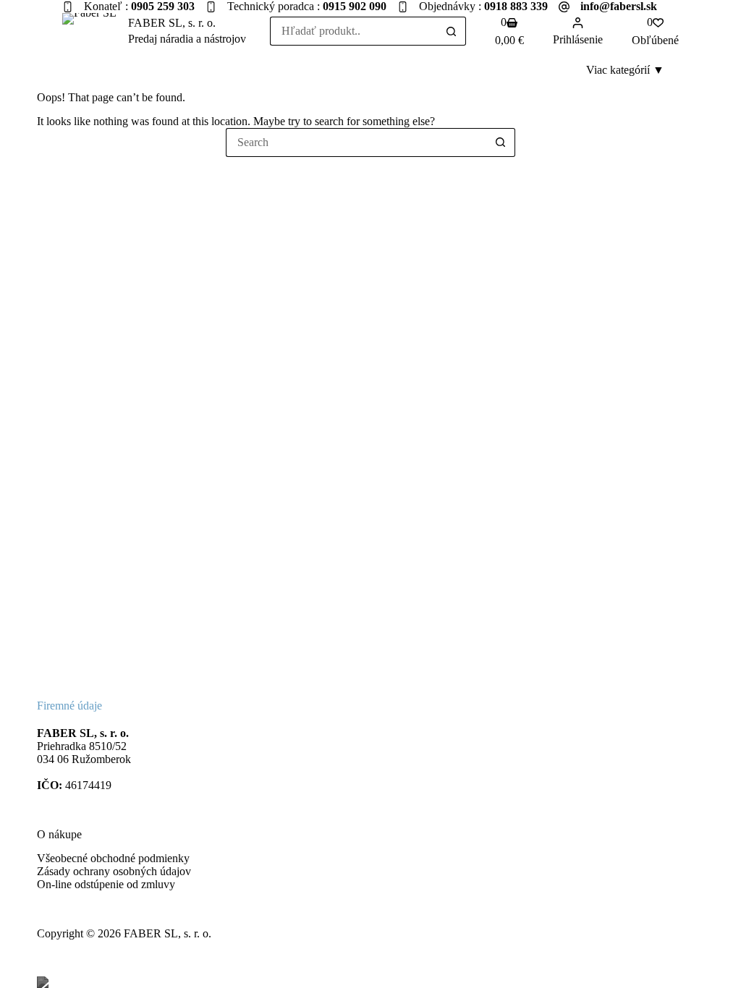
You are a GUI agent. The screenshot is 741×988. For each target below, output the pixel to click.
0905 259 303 (163, 6)
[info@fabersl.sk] (564, 6)
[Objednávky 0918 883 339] (402, 6)
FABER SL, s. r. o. (172, 23)
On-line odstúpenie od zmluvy (106, 884)
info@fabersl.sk (618, 6)
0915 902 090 (354, 6)
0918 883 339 (516, 6)
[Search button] (451, 31)
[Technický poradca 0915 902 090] (211, 6)
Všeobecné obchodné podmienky (113, 858)
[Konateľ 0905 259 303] (67, 6)
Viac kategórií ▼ (625, 70)
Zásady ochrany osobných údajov (114, 871)
